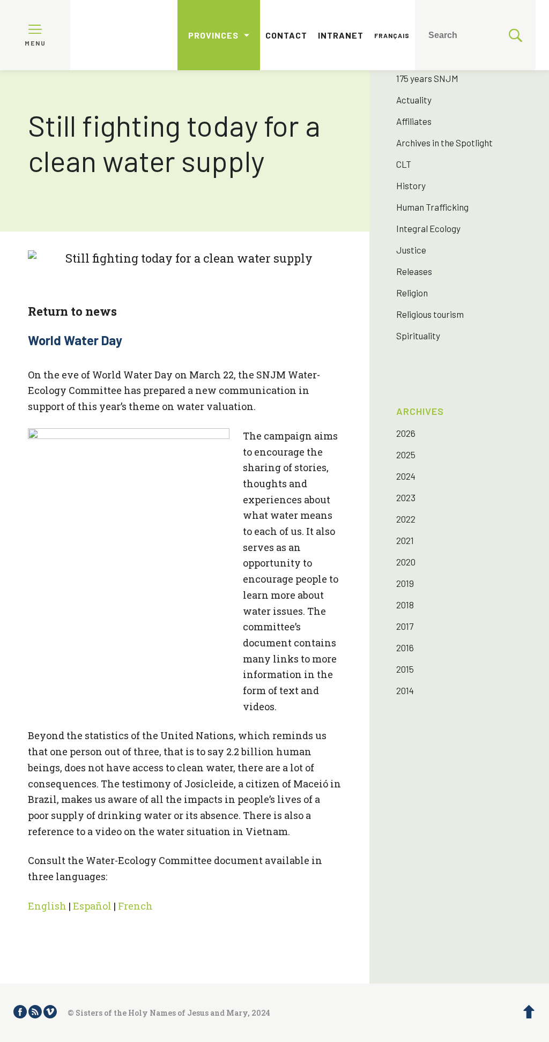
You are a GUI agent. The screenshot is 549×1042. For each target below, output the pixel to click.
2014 (405, 690)
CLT (403, 164)
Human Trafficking (432, 207)
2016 (405, 647)
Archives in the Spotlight (444, 142)
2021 (405, 540)
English (47, 905)
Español (92, 905)
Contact (286, 35)
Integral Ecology (428, 228)
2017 (404, 626)
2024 (406, 476)
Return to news (72, 311)
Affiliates (414, 121)
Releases (414, 271)
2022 (406, 518)
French (135, 905)
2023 (406, 497)
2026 (406, 433)
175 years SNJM (427, 78)
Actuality (414, 99)
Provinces (213, 35)
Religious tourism (430, 314)
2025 (406, 454)
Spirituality (418, 335)
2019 (405, 583)
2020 (406, 561)
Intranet (340, 35)
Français (392, 35)
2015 (405, 669)
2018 (405, 604)
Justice (411, 249)
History (411, 185)
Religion (412, 292)
